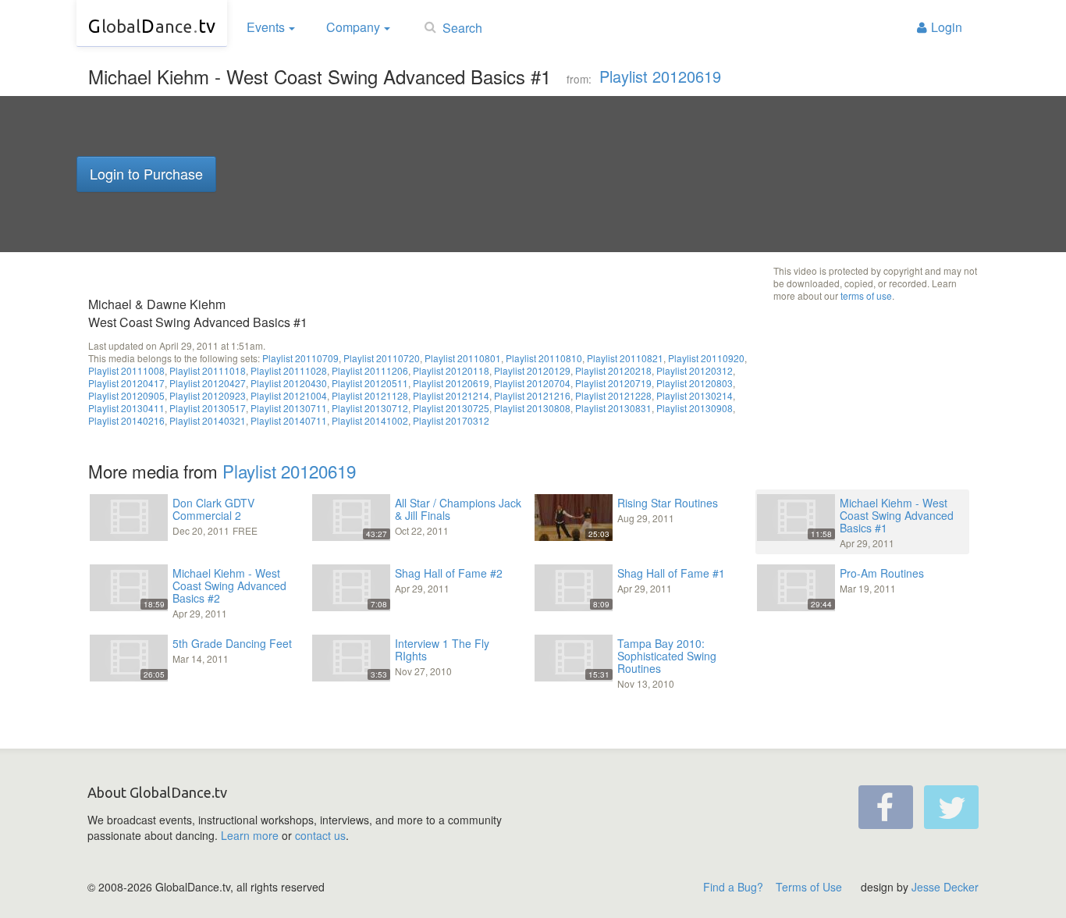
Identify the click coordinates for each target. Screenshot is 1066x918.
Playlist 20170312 (451, 420)
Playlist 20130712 (370, 408)
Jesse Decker (945, 887)
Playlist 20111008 (126, 370)
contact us (320, 835)
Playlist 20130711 (289, 408)
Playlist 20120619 (660, 76)
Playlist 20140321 (207, 420)
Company (353, 27)
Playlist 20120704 (532, 383)
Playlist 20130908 (694, 408)
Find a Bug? (733, 887)
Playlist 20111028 (289, 370)
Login (946, 27)
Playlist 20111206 (370, 370)
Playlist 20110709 (300, 358)
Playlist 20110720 (381, 358)
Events (266, 27)
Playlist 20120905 (126, 395)
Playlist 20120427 (207, 383)
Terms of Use (809, 887)
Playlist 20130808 (532, 408)
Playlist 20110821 (625, 358)
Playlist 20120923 (207, 395)
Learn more (250, 835)
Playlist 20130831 (613, 408)
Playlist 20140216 (126, 420)
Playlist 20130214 (694, 395)
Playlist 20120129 (532, 370)
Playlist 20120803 (694, 383)
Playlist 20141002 (370, 420)
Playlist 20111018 (207, 370)
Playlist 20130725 (451, 408)
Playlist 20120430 (289, 383)
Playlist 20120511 (370, 383)
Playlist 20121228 (613, 395)
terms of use (866, 295)
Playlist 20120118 (451, 370)
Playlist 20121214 (451, 395)
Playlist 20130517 (207, 408)
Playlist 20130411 (126, 408)
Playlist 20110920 (706, 358)
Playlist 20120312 (694, 370)
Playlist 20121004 (289, 395)
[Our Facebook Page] (885, 807)
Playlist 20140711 (289, 420)
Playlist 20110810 (544, 358)
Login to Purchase (146, 173)
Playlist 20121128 (370, 395)
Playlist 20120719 (613, 383)
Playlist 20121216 (532, 395)
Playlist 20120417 (126, 383)
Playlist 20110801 (463, 358)
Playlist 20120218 (613, 370)
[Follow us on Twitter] (951, 807)
